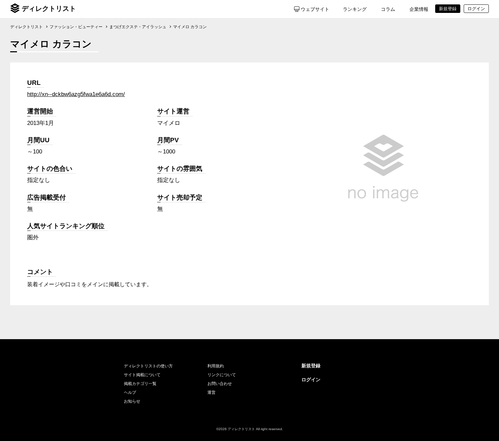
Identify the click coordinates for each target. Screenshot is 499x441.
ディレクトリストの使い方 (148, 366)
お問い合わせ (219, 384)
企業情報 (418, 9)
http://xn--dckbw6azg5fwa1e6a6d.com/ (76, 94)
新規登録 (310, 365)
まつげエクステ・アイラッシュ (137, 26)
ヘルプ (130, 392)
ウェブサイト (315, 9)
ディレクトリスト (49, 8)
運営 (211, 392)
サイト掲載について (142, 375)
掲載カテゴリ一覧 (140, 384)
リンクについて (221, 375)
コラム (388, 9)
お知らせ (132, 401)
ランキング (355, 9)
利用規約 (215, 366)
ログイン (310, 379)
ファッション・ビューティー (76, 26)
